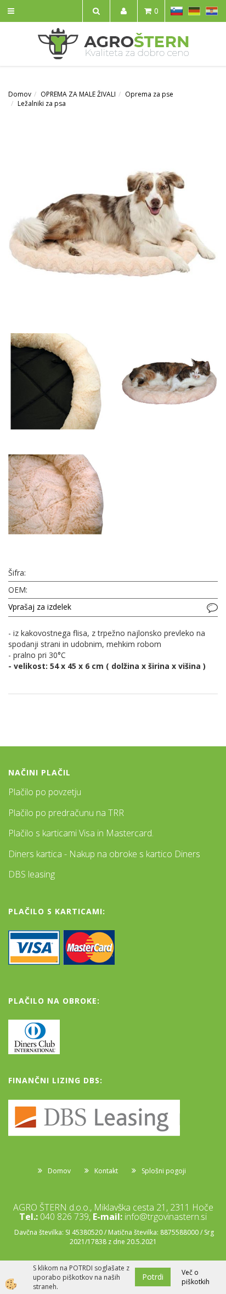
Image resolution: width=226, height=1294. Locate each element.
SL (177, 11)
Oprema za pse (149, 94)
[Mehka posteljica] (113, 222)
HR (212, 11)
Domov (19, 94)
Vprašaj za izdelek (39, 606)
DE (194, 11)
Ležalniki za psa (42, 103)
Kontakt (106, 1170)
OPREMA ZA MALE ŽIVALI (78, 94)
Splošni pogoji (164, 1170)
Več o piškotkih (196, 1277)
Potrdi (152, 1277)
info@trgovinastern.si (166, 1217)
